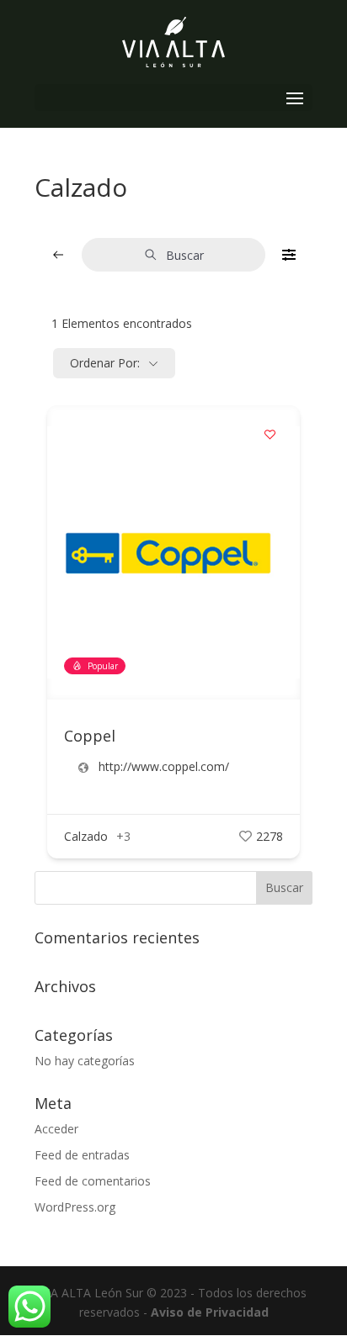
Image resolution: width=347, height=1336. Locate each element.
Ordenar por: (105, 363)
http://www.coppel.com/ (164, 766)
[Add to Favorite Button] (270, 434)
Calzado (86, 836)
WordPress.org (75, 1207)
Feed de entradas (82, 1155)
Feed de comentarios (93, 1181)
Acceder (56, 1129)
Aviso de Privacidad (210, 1312)
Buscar (185, 255)
